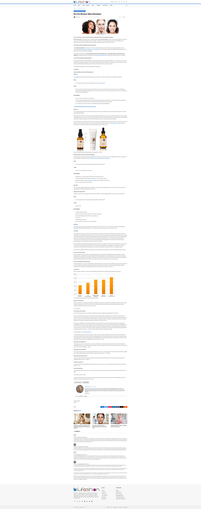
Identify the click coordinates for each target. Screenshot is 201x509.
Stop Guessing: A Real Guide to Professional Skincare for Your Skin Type (99, 426)
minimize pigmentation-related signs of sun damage (88, 49)
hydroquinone (102, 83)
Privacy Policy (115, 507)
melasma (119, 123)
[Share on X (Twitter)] (122, 17)
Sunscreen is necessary (78, 226)
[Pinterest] (80, 396)
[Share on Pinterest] (124, 17)
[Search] (126, 5)
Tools (83, 5)
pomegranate (96, 101)
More (111, 5)
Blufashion (95, 388)
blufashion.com (87, 393)
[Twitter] (83, 396)
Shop (79, 5)
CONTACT (112, 1)
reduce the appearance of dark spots (91, 180)
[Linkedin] (78, 396)
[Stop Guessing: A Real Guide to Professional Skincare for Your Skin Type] (100, 418)
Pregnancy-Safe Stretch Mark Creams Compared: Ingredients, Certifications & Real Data (82, 426)
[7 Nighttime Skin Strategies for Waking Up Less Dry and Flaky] (119, 418)
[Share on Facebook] (120, 17)
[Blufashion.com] (82, 2)
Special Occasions (119, 493)
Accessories (105, 5)
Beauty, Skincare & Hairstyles (120, 498)
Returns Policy (104, 497)
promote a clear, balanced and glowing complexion (100, 158)
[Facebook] (75, 396)
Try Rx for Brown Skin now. (86, 331)
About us (103, 490)
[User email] (86, 396)
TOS (111, 507)
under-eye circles (113, 123)
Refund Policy (104, 498)
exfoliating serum (78, 76)
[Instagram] (77, 396)
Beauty (87, 5)
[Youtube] (84, 396)
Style (93, 5)
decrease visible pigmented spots (100, 55)
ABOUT (116, 1)
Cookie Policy (120, 507)
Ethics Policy (125, 507)
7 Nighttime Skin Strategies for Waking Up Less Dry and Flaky (119, 426)
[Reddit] (81, 396)
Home (75, 5)
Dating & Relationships (119, 495)
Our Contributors (104, 495)
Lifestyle (98, 5)
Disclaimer (108, 507)
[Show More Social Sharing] (126, 17)
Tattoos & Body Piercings (120, 497)
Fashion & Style (118, 492)
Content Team (104, 493)
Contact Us (103, 492)
